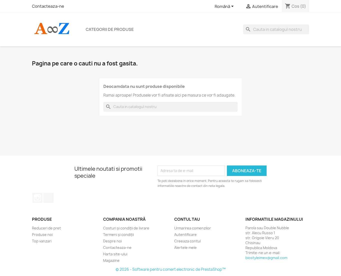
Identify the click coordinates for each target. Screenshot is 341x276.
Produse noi (42, 234)
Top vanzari (41, 241)
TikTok (48, 198)
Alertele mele (185, 247)
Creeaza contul (187, 241)
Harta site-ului (115, 254)
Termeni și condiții (118, 234)
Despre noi (112, 241)
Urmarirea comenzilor (192, 228)
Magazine (111, 260)
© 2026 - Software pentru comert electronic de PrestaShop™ (171, 269)
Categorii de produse (110, 29)
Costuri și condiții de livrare (126, 228)
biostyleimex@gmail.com (266, 257)
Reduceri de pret (46, 228)
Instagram (37, 198)
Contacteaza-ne (48, 6)
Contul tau (187, 219)
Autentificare (185, 234)
